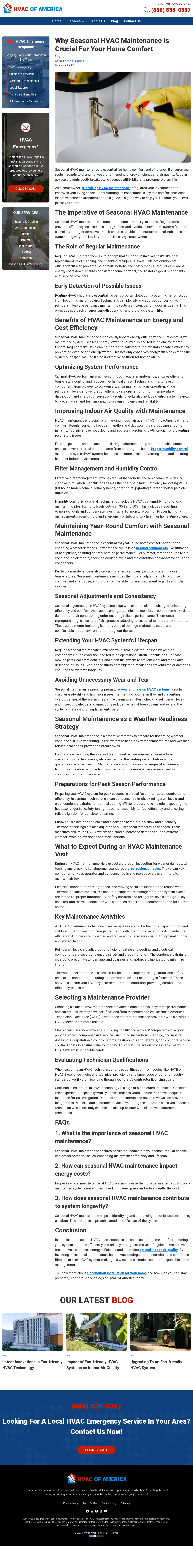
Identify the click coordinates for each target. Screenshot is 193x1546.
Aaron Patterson (75, 60)
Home (56, 21)
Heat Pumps (26, 246)
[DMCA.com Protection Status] (96, 1537)
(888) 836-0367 (171, 10)
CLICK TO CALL (25, 189)
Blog (114, 21)
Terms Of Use (90, 1503)
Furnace (26, 234)
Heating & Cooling (26, 222)
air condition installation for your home (117, 1273)
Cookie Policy (109, 1503)
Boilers (26, 240)
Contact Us (132, 21)
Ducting (26, 252)
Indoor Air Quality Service (26, 264)
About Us (98, 21)
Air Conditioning (25, 228)
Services (74, 21)
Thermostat (26, 258)
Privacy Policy (70, 1503)
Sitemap (125, 1503)
